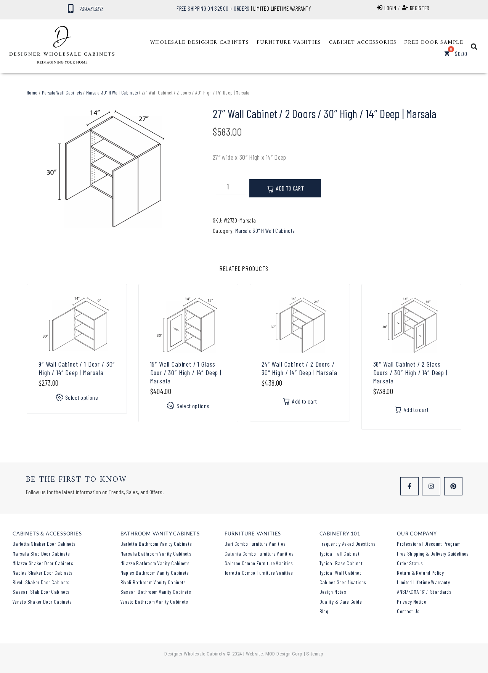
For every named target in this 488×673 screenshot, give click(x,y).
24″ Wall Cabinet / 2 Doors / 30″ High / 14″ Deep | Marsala (299, 368)
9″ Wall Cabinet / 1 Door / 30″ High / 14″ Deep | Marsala (77, 368)
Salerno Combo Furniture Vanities (259, 563)
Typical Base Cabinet (341, 563)
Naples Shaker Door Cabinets (43, 572)
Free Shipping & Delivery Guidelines (433, 553)
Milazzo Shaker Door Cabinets (43, 563)
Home (32, 93)
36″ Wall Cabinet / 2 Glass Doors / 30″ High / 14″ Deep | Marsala (410, 372)
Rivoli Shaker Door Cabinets (41, 582)
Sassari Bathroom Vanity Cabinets (155, 591)
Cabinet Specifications (342, 582)
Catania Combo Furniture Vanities (259, 553)
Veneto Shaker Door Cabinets (42, 601)
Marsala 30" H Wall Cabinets (112, 93)
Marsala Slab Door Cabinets (41, 553)
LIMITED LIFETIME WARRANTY (282, 8)
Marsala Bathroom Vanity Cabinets (156, 553)
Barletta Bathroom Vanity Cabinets (156, 543)
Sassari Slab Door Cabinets (41, 591)
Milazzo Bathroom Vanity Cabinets (155, 563)
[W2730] (108, 168)
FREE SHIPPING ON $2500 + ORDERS (213, 8)
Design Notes (332, 591)
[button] (199, 43)
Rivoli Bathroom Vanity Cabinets (153, 582)
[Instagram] (431, 486)
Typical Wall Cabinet (340, 572)
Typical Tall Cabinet (339, 553)
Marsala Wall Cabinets (62, 93)
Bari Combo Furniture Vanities (255, 543)
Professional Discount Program (429, 543)
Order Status (410, 563)
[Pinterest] (453, 486)
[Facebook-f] (409, 486)
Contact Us (408, 611)
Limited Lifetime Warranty (423, 582)
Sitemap (315, 654)
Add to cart (290, 188)
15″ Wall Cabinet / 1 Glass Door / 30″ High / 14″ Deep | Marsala (186, 372)
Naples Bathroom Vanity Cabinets (154, 572)
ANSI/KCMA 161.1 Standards (424, 591)
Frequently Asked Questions (347, 543)
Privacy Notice (411, 601)
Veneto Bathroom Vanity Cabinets (154, 601)
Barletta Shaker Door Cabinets (44, 543)
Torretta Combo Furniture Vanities (259, 572)
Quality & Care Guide (340, 601)
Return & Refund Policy (420, 572)
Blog (323, 611)
